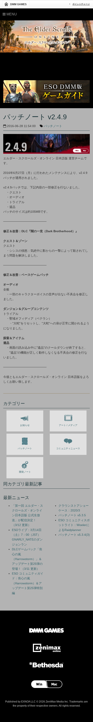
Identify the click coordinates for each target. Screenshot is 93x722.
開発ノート (25, 471)
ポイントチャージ (81, 4)
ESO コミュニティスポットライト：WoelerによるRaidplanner (74, 525)
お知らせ (25, 425)
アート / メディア (68, 425)
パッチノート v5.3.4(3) (74, 534)
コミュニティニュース (68, 448)
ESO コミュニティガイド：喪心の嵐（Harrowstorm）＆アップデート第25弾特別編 (27, 583)
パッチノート (53, 126)
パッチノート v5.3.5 (72, 515)
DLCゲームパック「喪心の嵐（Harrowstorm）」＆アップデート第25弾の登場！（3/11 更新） (27, 558)
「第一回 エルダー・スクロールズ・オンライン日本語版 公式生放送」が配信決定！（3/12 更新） (27, 515)
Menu (11, 14)
